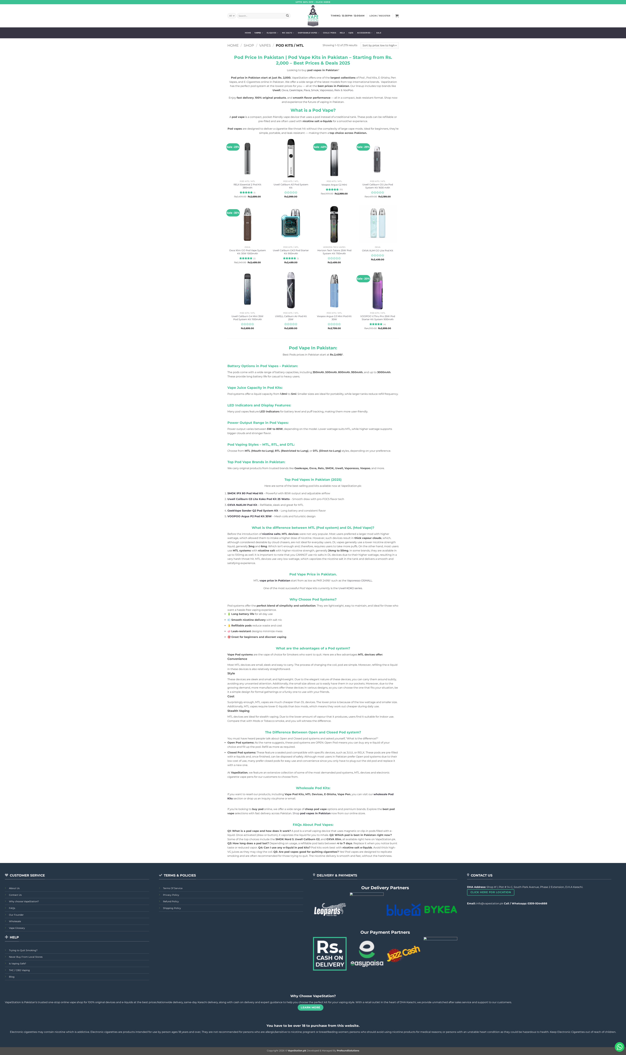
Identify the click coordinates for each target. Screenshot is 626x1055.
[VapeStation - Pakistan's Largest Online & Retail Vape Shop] (313, 15)
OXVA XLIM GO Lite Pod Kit (377, 250)
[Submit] (287, 16)
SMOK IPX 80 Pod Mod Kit (245, 493)
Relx (342, 33)
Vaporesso (326, 90)
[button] (397, 15)
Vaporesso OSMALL (359, 580)
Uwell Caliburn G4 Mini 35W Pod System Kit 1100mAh (247, 318)
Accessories (363, 33)
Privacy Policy (171, 894)
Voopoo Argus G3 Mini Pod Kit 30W (334, 318)
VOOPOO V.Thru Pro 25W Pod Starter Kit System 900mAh (377, 318)
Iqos (350, 33)
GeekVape (296, 90)
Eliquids (271, 33)
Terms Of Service (172, 888)
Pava (307, 90)
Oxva (285, 90)
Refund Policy (171, 901)
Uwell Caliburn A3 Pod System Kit (291, 186)
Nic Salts (287, 33)
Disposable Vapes (307, 33)
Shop (249, 45)
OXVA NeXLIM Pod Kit (242, 504)
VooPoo (348, 90)
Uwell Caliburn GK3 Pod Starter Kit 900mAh (291, 252)
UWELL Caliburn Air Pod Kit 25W (291, 318)
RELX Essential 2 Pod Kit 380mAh (247, 186)
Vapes (257, 33)
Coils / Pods (329, 33)
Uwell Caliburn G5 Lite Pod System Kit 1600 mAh (377, 186)
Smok (315, 90)
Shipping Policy (172, 908)
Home (248, 33)
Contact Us (15, 894)
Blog (12, 976)
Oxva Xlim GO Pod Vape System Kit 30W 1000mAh (247, 252)
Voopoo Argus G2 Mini (334, 184)
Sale (378, 33)
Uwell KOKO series (350, 588)
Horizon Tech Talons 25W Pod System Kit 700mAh (334, 252)
